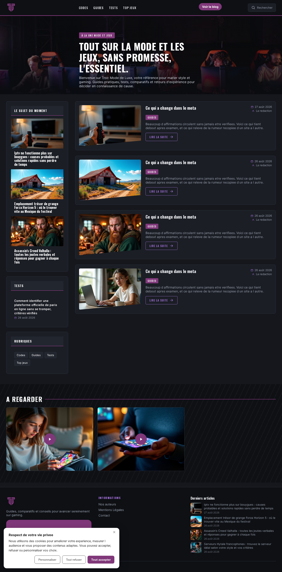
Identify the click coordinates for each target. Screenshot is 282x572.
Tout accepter (101, 559)
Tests (113, 7)
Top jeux (129, 7)
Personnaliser (47, 559)
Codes (83, 7)
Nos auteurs (107, 504)
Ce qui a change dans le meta (171, 108)
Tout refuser (74, 559)
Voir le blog (210, 6)
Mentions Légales (111, 510)
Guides (98, 7)
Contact (104, 515)
